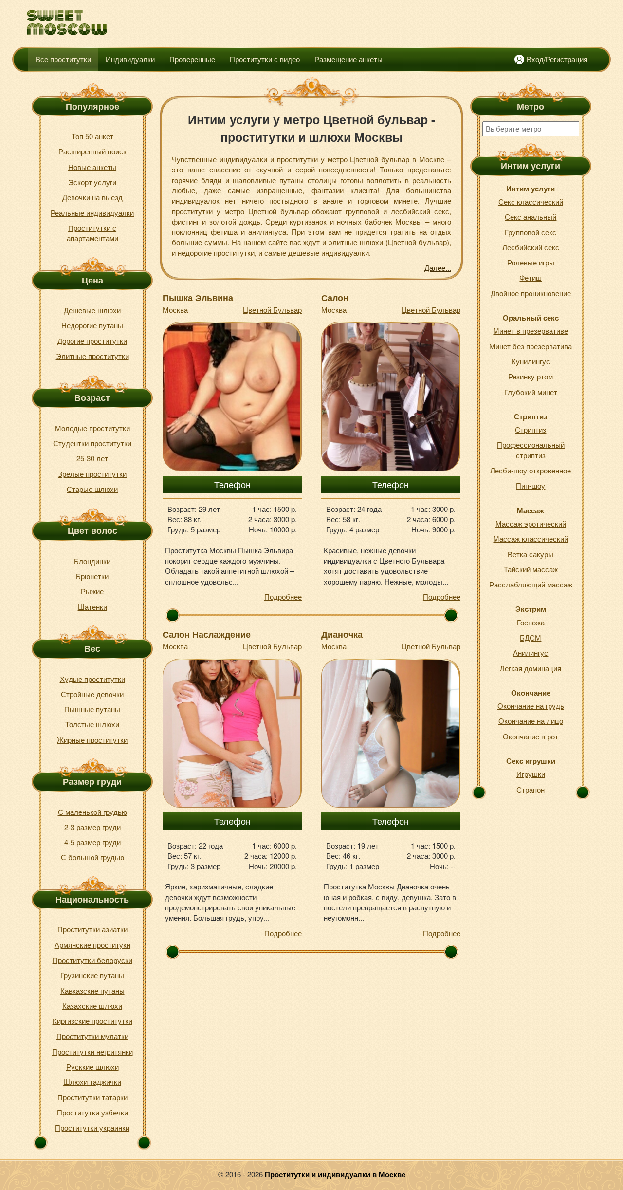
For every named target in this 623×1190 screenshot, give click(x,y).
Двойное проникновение (531, 293)
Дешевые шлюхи (92, 310)
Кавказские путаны (92, 990)
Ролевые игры (530, 262)
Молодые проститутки (92, 428)
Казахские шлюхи (92, 1006)
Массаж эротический (530, 523)
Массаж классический (530, 538)
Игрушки (530, 774)
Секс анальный (530, 216)
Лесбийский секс (530, 247)
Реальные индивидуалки (92, 213)
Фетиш (530, 277)
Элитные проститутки (92, 356)
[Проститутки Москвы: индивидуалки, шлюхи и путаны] (67, 23)
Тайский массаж (531, 569)
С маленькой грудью (92, 812)
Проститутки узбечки (92, 1112)
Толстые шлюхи (92, 724)
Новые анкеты (92, 167)
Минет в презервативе (530, 330)
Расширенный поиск (92, 151)
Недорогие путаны (92, 325)
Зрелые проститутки (92, 474)
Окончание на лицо (530, 721)
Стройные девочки (92, 694)
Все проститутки (63, 59)
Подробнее (283, 596)
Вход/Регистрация (557, 59)
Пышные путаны (92, 709)
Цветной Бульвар (272, 309)
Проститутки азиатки (92, 929)
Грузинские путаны (92, 975)
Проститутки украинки (92, 1127)
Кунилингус (531, 361)
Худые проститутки (92, 679)
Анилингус (530, 652)
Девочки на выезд (92, 197)
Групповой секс (530, 232)
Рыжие (92, 591)
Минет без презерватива (530, 346)
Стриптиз (530, 429)
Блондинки (92, 561)
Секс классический (530, 201)
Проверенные (192, 59)
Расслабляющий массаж (530, 584)
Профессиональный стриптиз (531, 449)
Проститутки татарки (92, 1097)
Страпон (530, 789)
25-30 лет (92, 458)
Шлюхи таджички (92, 1082)
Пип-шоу (530, 485)
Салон (334, 297)
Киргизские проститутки (92, 1021)
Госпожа (531, 622)
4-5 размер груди (92, 842)
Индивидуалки (130, 59)
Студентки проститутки (92, 443)
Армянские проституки (92, 945)
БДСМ (530, 637)
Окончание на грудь (530, 705)
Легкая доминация (530, 668)
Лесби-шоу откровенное (530, 470)
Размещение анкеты (348, 59)
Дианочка (342, 634)
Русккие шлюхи (92, 1066)
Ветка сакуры (530, 554)
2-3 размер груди (92, 827)
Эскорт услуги (92, 182)
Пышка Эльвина (198, 297)
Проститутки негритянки (92, 1051)
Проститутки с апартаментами (92, 233)
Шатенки (92, 607)
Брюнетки (92, 576)
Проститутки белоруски (92, 960)
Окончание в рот (530, 736)
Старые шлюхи (92, 489)
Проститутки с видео (265, 59)
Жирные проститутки (92, 740)
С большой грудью (92, 857)
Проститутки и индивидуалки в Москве (335, 1174)
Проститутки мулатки (92, 1036)
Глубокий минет (530, 392)
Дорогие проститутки (92, 341)
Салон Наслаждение (207, 634)
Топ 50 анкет (92, 136)
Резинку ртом (530, 376)
